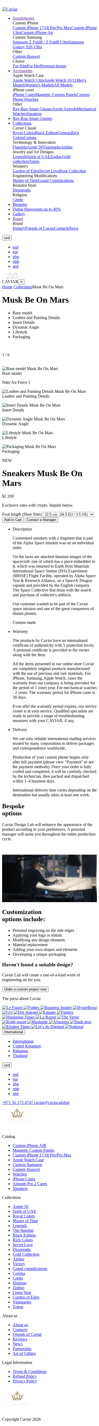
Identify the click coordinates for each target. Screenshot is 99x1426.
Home (7, 287)
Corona (30, 137)
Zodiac (56, 156)
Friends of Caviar (39, 228)
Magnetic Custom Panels (56, 94)
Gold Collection (26, 1254)
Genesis (64, 133)
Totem (34, 161)
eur (15, 252)
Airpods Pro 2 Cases (30, 1183)
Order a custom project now (25, 989)
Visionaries (52, 147)
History (19, 228)
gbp (16, 256)
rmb (16, 261)
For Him (20, 66)
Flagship (20, 147)
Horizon (19, 1283)
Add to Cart (13, 520)
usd (15, 247)
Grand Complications (56, 180)
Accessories (22, 70)
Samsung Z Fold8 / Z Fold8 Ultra (41, 42)
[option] (55, 247)
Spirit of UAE (38, 156)
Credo (18, 199)
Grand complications (30, 1268)
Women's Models (39, 85)
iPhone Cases (24, 94)
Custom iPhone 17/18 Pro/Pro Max (42, 27)
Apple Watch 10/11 (60, 80)
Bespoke (20, 204)
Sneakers (34, 113)
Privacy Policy (25, 1381)
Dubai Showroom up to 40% (37, 209)
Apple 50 (35, 147)
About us (20, 1325)
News (73, 228)
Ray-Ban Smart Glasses (32, 109)
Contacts (61, 228)
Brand (18, 218)
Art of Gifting (24, 1353)
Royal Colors (24, 133)
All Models (63, 85)
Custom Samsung (27, 1164)
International (23, 1041)
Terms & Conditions (29, 1371)
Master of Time (25, 180)
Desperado (22, 190)
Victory (19, 1264)
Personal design (53, 66)
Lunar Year (22, 1292)
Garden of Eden (26, 171)
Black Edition (46, 133)
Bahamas (20, 1051)
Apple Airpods (64, 109)
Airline (67, 147)
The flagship (23, 1230)
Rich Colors (23, 1240)
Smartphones (23, 18)
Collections (22, 123)
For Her (33, 66)
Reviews (20, 1339)
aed (15, 266)
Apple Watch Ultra (28, 80)
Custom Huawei (26, 56)
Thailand (20, 1055)
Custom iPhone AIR (29, 1145)
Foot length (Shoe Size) (21, 514)
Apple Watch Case (28, 1160)
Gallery (19, 214)
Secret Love (49, 171)
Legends (20, 156)
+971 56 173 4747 (18, 1102)
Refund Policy (25, 1376)
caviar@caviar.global (51, 1102)
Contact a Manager (41, 520)
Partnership (22, 1348)
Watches (20, 1174)
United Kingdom (27, 1046)
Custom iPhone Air (37, 32)
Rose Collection (72, 171)
